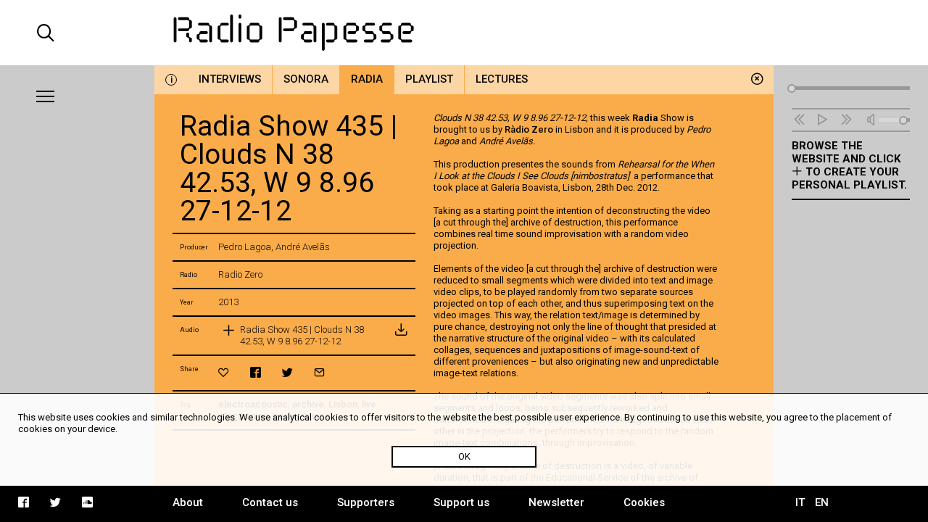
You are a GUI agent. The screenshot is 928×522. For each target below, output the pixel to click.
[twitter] (287, 372)
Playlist (429, 79)
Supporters (365, 502)
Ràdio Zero (529, 129)
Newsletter (556, 502)
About (188, 502)
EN (822, 502)
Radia (367, 79)
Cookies (644, 502)
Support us (461, 502)
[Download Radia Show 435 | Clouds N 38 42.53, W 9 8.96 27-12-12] (400, 336)
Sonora (305, 79)
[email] (319, 372)
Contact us (270, 502)
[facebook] (255, 372)
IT (800, 502)
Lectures (502, 79)
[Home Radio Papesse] (463, 32)
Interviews (230, 79)
